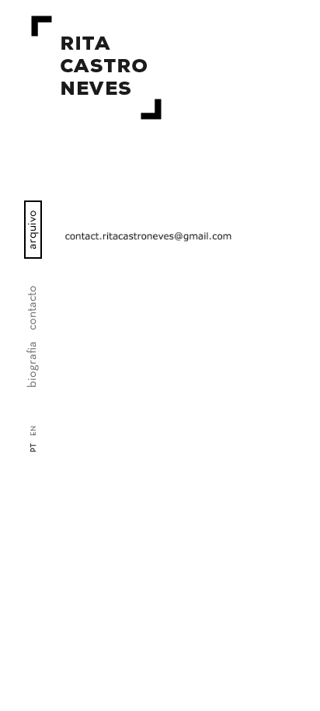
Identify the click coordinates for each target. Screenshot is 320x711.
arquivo (32, 229)
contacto (32, 307)
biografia (32, 364)
